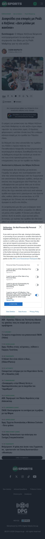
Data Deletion (10, 311)
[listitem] (22, 265)
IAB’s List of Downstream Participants (25, 258)
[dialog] (22, 270)
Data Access (22, 311)
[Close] (41, 228)
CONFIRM (13, 304)
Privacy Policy (34, 311)
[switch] (37, 270)
